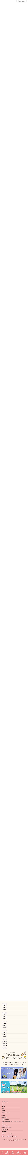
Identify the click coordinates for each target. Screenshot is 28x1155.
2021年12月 (4, 1014)
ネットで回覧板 (5, 1119)
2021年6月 (4, 1027)
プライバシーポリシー (7, 1127)
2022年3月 (4, 1007)
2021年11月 (4, 1016)
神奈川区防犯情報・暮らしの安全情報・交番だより (12, 1122)
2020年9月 (4, 1048)
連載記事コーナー (6, 1117)
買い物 (3, 1106)
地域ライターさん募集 (7, 1133)
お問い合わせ (5, 1129)
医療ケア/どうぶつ (6, 1112)
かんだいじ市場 (18, 1153)
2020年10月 (4, 1045)
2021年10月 (4, 1018)
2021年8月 (4, 1023)
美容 (3, 1108)
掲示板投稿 (4, 1124)
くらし (3, 1115)
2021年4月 (4, 1032)
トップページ (5, 1101)
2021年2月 (4, 1036)
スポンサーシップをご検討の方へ (9, 1136)
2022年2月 (4, 1009)
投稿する (12, 1153)
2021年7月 (4, 1025)
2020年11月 (4, 1043)
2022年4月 (4, 1005)
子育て (3, 1110)
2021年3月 (4, 1034)
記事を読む (7, 1153)
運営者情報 (4, 1131)
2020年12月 (4, 1041)
